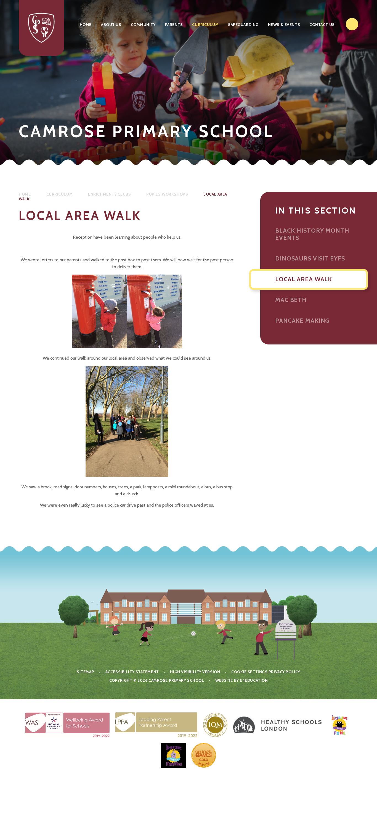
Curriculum (59, 194)
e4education (254, 680)
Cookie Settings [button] (249, 671)
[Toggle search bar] (352, 24)
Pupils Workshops (167, 194)
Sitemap (85, 671)
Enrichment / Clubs (109, 194)
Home (25, 194)
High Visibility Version (195, 671)
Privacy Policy (284, 671)
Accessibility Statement (132, 671)
